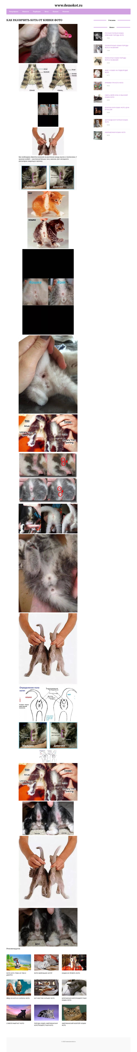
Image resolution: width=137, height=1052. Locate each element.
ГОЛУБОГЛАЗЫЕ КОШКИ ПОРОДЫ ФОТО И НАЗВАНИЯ (116, 46)
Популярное (13, 11)
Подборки (37, 11)
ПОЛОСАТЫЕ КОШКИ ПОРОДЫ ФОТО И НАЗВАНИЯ (115, 59)
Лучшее (55, 11)
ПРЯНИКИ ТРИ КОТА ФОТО (114, 83)
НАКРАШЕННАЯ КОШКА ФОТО (115, 132)
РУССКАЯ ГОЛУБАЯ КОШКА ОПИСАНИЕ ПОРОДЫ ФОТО (114, 34)
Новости (25, 11)
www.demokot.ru (68, 5)
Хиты (47, 11)
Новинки (66, 11)
